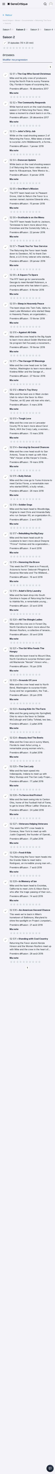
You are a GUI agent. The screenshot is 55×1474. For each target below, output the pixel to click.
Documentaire (27, 20)
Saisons (8, 23)
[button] (51, 4)
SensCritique (8, 20)
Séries (17, 20)
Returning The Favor (43, 20)
